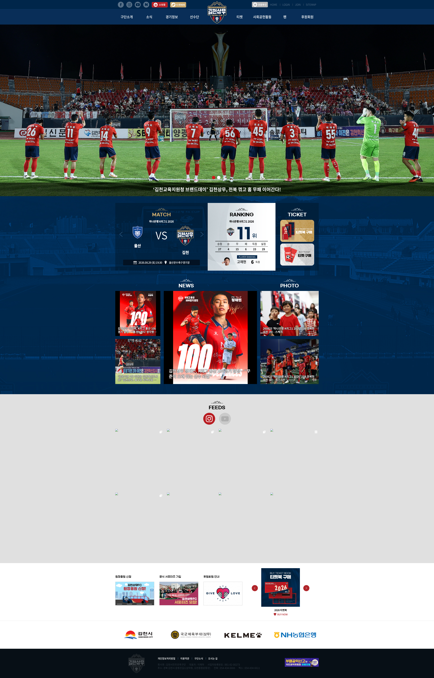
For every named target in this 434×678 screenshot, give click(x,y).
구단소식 (198, 658)
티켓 (239, 16)
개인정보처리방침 (166, 658)
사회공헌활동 (262, 16)
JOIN (298, 4)
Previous (255, 588)
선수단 (194, 16)
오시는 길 (213, 658)
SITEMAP (311, 4)
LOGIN (286, 4)
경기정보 (172, 16)
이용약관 (184, 658)
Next (306, 588)
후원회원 (307, 16)
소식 (149, 16)
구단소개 (127, 16)
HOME (273, 4)
